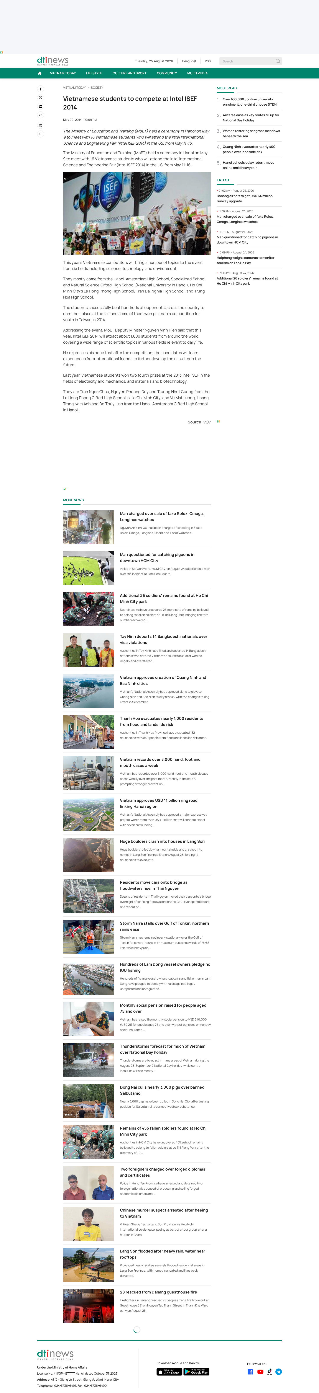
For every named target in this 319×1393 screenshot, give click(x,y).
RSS (208, 61)
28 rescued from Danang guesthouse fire (158, 1292)
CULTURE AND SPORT (129, 73)
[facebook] (40, 88)
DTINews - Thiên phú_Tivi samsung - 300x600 (249, 298)
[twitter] (40, 97)
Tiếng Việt (189, 61)
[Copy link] (40, 114)
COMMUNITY (167, 73)
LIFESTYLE (94, 73)
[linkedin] (40, 106)
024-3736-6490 (95, 1385)
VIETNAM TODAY (63, 73)
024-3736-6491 (65, 1385)
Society (97, 87)
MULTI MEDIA (197, 73)
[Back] (40, 134)
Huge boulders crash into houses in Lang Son (162, 841)
